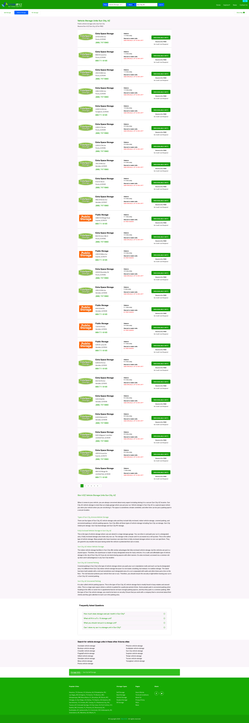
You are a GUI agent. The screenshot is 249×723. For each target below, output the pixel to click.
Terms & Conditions (142, 695)
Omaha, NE (84, 702)
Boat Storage (121, 695)
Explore (226, 5)
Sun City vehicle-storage (134, 651)
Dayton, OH (98, 700)
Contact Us (244, 5)
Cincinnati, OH (95, 710)
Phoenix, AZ (90, 708)
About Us (138, 697)
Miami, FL (92, 713)
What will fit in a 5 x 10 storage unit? (98, 618)
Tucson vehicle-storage (134, 658)
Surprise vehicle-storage (134, 653)
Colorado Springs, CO (84, 705)
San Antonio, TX (74, 702)
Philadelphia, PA (99, 692)
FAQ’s (137, 702)
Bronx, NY (104, 697)
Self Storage (7, 12)
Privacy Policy (140, 700)
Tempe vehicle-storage (134, 656)
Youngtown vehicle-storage (135, 661)
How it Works (139, 692)
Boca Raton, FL (86, 697)
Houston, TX (73, 692)
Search (161, 5)
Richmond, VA (99, 708)
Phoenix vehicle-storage (134, 646)
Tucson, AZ (72, 705)
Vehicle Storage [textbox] (115, 4)
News (235, 5)
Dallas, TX (90, 700)
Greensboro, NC (74, 713)
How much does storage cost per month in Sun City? (104, 614)
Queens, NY (106, 700)
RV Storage (35, 12)
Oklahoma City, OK (102, 702)
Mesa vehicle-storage (85, 661)
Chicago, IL (72, 700)
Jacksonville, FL (84, 710)
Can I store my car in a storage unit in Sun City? (102, 627)
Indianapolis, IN (106, 710)
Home (218, 5)
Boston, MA (100, 695)
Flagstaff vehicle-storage (86, 653)
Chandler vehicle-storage (86, 651)
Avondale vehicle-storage (86, 646)
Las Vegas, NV (73, 695)
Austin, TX (92, 695)
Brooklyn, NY (96, 697)
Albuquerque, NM (74, 697)
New (245, 1)
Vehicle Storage (21, 12)
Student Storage (122, 700)
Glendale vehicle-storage (86, 658)
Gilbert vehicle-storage (85, 656)
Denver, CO (81, 692)
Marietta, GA (84, 713)
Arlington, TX (83, 695)
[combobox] (115, 4)
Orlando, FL (81, 708)
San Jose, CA (96, 705)
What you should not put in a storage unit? (100, 623)
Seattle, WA (73, 708)
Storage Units (75, 672)
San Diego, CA (81, 700)
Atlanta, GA (90, 692)
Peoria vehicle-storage (85, 663)
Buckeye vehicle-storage (86, 648)
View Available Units (160, 38)
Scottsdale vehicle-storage (135, 648)
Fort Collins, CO (106, 705)
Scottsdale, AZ (74, 710)
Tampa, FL (92, 702)
